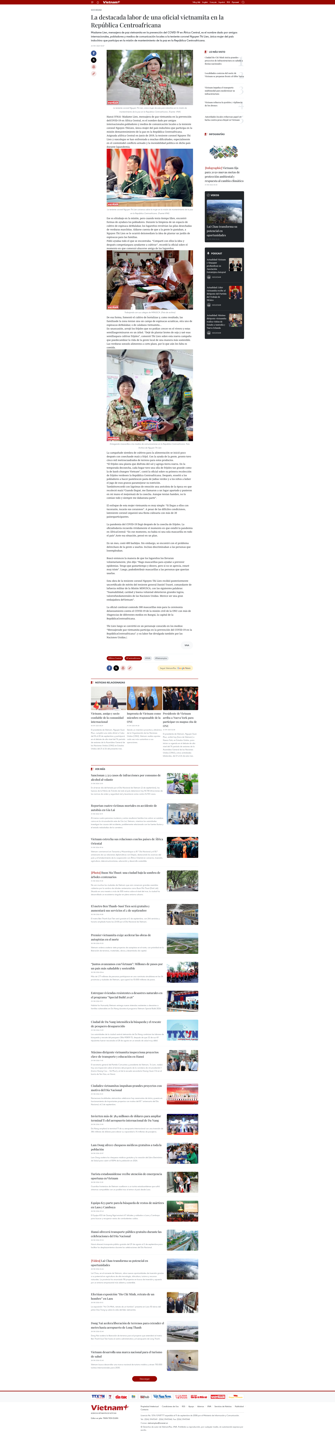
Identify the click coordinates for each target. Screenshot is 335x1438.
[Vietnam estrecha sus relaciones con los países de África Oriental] (182, 847)
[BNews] (133, 1397)
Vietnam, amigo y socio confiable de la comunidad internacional (107, 717)
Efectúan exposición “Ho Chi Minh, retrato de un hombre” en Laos (122, 1296)
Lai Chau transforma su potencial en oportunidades (119, 1263)
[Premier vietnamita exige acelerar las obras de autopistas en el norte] (182, 943)
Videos (215, 195)
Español (222, 2)
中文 (228, 2)
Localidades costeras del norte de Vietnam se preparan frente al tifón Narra (224, 75)
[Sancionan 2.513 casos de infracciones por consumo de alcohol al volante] (182, 783)
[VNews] (110, 1397)
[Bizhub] (144, 1397)
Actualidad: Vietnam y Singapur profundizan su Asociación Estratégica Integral (216, 265)
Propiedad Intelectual (150, 1406)
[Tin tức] (121, 1397)
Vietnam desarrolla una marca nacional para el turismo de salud (126, 1354)
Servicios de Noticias (223, 1406)
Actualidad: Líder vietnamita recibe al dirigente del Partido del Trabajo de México (217, 293)
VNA (209, 1406)
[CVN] (181, 1397)
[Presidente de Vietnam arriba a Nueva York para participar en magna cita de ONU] (180, 698)
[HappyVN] (235, 1397)
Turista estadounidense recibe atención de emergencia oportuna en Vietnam (126, 1176)
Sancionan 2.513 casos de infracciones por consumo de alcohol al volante (126, 777)
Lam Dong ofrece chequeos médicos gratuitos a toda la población (126, 1147)
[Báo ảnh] (218, 1397)
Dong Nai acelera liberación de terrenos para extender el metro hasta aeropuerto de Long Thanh (127, 1325)
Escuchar (216, 277)
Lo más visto (217, 51)
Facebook (93, 53)
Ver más (100, 769)
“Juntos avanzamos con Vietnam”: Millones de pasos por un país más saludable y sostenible (127, 966)
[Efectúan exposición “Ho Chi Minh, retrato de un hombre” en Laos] (182, 1302)
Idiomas (200, 1406)
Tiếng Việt (196, 2)
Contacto (144, 1409)
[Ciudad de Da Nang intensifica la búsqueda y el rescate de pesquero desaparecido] (182, 1030)
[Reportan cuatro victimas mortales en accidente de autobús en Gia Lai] (182, 813)
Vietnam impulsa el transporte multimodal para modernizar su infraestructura (220, 90)
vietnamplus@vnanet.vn (158, 1423)
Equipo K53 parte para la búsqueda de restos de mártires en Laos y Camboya (127, 1205)
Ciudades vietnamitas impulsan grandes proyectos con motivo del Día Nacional (126, 1088)
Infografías (217, 134)
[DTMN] (198, 1397)
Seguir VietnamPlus (168, 668)
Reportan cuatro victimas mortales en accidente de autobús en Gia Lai (124, 808)
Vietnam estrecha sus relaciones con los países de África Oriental (127, 841)
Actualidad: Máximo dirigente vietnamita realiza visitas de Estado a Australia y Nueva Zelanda (216, 321)
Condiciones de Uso (170, 1406)
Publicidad (239, 1406)
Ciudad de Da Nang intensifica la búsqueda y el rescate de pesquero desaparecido (126, 1024)
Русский (235, 2)
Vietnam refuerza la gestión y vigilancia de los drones (223, 104)
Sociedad (96, 10)
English (205, 2)
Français (213, 2)
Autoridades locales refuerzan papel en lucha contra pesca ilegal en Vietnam (223, 118)
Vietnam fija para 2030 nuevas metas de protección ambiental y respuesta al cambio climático (224, 174)
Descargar (145, 1378)
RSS (183, 1406)
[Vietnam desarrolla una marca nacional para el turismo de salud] (182, 1360)
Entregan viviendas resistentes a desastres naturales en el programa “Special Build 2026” (126, 995)
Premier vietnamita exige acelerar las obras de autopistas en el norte (121, 937)
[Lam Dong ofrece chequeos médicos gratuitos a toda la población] (182, 1153)
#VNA (147, 658)
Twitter (93, 60)
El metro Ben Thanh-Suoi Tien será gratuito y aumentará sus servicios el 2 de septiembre (120, 908)
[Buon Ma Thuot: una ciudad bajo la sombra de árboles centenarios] (182, 880)
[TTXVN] (98, 1397)
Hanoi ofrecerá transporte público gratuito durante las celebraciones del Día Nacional (126, 1234)
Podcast (216, 253)
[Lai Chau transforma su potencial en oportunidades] (182, 1269)
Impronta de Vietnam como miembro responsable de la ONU (144, 717)
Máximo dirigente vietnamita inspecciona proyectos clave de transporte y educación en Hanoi (125, 1054)
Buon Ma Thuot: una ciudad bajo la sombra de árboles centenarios (125, 875)
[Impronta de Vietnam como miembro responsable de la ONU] (144, 698)
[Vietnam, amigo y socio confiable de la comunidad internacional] (108, 698)
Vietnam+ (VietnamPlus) (112, 2)
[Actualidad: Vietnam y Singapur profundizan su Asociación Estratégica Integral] (235, 264)
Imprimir (93, 67)
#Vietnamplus (161, 658)
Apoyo (191, 1406)
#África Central (114, 658)
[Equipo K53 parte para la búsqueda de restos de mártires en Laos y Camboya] (182, 1211)
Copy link (93, 73)
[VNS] (162, 1397)
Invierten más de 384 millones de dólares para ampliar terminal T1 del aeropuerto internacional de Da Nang (126, 1118)
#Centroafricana (133, 658)
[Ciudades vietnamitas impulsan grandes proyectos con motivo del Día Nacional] (182, 1094)
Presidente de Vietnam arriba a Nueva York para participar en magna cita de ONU (180, 720)
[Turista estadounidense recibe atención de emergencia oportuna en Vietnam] (182, 1182)
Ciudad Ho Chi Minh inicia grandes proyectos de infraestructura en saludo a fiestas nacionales (224, 60)
